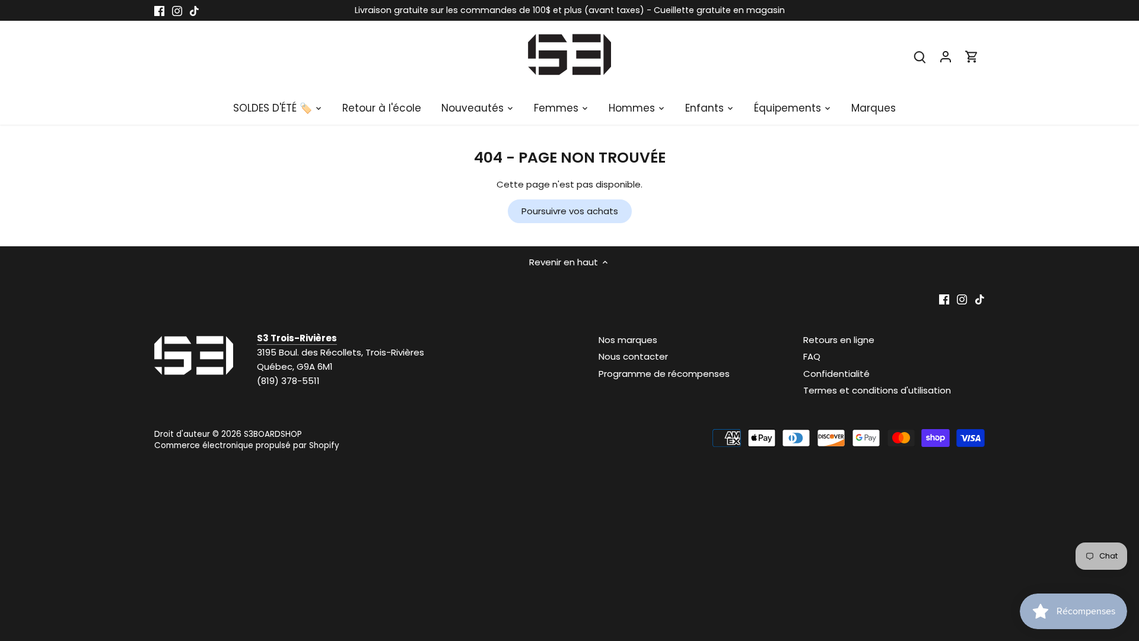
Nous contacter (633, 356)
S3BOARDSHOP (273, 434)
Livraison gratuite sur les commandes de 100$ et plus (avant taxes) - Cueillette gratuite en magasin (570, 10)
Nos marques (628, 340)
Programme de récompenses (664, 373)
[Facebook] (159, 10)
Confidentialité (836, 373)
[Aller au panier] (972, 56)
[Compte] (946, 56)
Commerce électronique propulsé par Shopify (246, 445)
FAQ (811, 356)
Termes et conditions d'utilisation (877, 390)
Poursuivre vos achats (569, 211)
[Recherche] (919, 56)
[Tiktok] (194, 10)
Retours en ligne (838, 340)
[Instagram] (177, 10)
